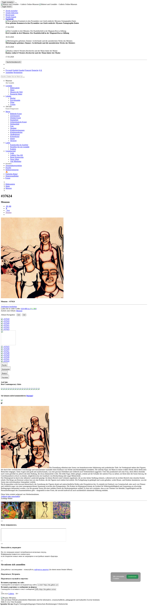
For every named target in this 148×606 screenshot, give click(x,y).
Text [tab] (8, 210)
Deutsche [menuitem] (35, 70)
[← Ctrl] (5, 329)
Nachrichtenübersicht (13, 62)
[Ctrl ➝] (5, 347)
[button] (12, 11)
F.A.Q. (8, 602)
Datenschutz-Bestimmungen (46, 604)
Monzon (19, 311)
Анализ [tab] (8, 212)
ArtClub (12, 108)
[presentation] (76, 215)
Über (13, 602)
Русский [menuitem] (9, 70)
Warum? (29, 396)
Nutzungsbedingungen (27, 604)
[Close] (2, 543)
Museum (10, 82)
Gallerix (11, 594)
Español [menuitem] (22, 70)
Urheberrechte (62, 604)
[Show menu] (16, 2)
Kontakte (18, 602)
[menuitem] (40, 70)
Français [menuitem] (28, 70)
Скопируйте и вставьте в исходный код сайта (19, 585)
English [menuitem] (15, 70)
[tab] (8, 206)
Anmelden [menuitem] (9, 72)
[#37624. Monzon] (32, 298)
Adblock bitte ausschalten (10, 496)
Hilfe (3, 602)
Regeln (16, 604)
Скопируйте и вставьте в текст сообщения (17, 589)
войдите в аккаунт (41, 569)
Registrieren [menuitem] (18, 72)
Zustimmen (132, 577)
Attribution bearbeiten (9, 307)
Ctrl (18, 315)
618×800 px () (29, 309)
